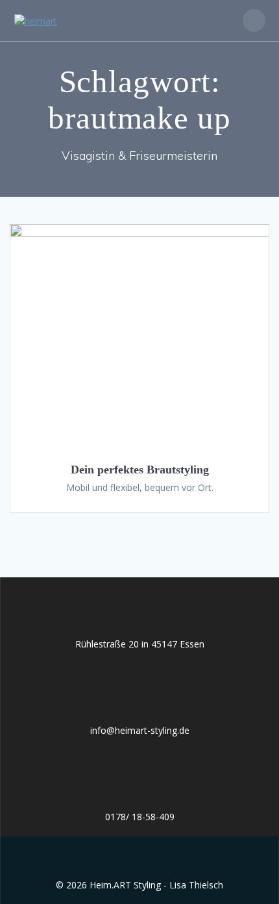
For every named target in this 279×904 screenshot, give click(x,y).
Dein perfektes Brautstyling (140, 469)
